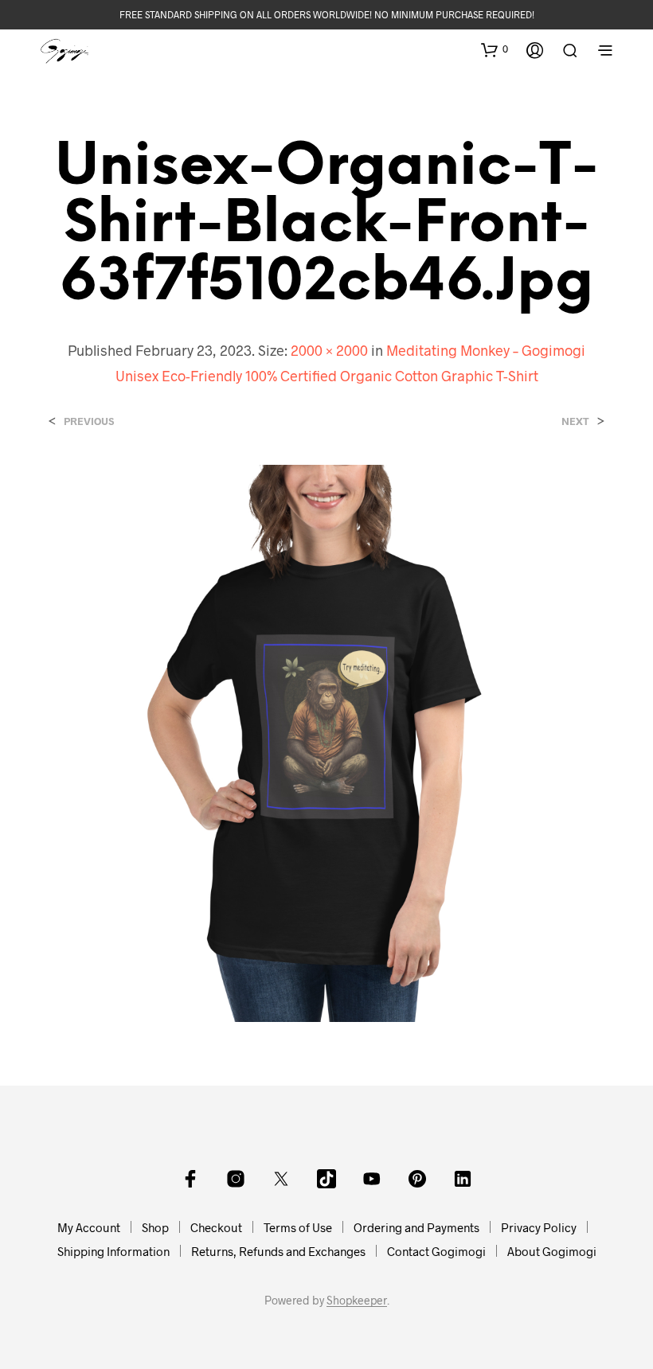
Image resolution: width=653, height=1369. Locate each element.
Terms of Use (298, 1227)
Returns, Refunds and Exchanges (278, 1251)
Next (575, 421)
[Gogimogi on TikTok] (326, 1178)
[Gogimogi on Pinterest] (417, 1178)
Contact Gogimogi (436, 1251)
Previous (89, 421)
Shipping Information (113, 1251)
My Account (88, 1227)
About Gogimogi (551, 1251)
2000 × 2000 (329, 350)
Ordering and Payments (416, 1227)
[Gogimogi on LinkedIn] (462, 1178)
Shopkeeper (356, 1300)
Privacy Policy (539, 1227)
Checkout (216, 1227)
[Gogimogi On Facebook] (190, 1178)
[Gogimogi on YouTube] (371, 1178)
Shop (155, 1227)
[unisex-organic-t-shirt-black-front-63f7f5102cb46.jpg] (326, 741)
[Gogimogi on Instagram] (235, 1178)
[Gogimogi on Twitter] (281, 1178)
